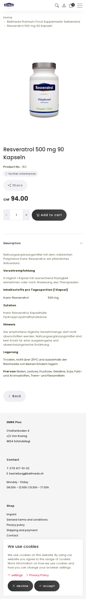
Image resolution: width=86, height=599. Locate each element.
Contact (12, 535)
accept (49, 586)
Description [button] (12, 243)
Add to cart (51, 215)
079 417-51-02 (19, 468)
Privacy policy (16, 525)
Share (17, 185)
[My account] (64, 5)
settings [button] (17, 575)
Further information (22, 173)
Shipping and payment (22, 530)
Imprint (12, 514)
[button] (57, 6)
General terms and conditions (27, 519)
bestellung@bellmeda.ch (26, 473)
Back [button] (16, 396)
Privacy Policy (39, 575)
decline (22, 586)
